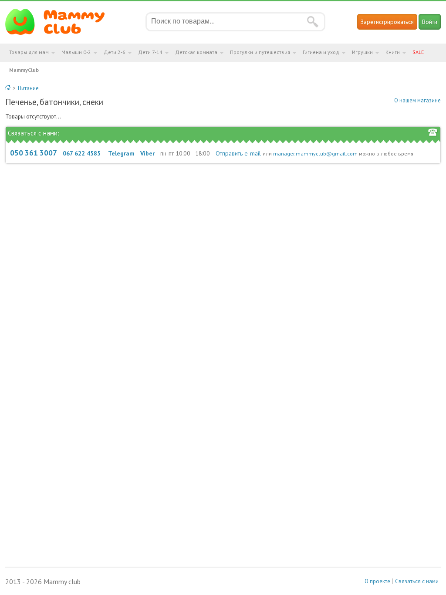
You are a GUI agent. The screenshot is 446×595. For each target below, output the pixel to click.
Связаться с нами (417, 581)
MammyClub (24, 70)
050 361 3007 (33, 153)
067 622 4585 (82, 153)
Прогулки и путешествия (260, 52)
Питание (28, 88)
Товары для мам (29, 52)
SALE (418, 52)
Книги (392, 52)
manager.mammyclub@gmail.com (315, 153)
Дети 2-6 (114, 52)
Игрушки (362, 52)
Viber (147, 153)
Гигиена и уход (321, 52)
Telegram (121, 153)
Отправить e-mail (238, 153)
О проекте (377, 581)
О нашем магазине (417, 100)
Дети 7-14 (150, 52)
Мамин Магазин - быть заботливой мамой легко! (60, 22)
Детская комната (196, 52)
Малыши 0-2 (76, 52)
